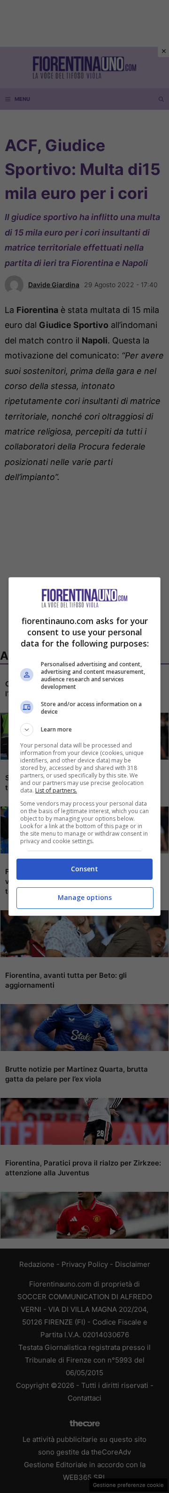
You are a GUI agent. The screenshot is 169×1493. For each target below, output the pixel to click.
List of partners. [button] (56, 790)
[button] (84, 729)
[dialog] (84, 746)
